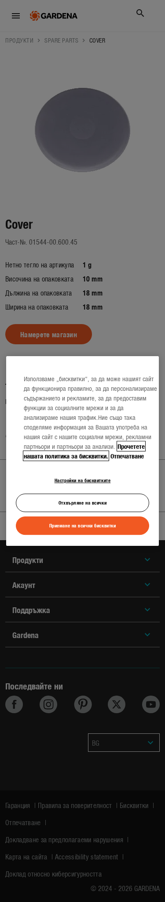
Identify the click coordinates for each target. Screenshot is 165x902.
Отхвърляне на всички (82, 502)
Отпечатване (127, 455)
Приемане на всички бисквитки (82, 525)
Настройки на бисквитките (83, 479)
